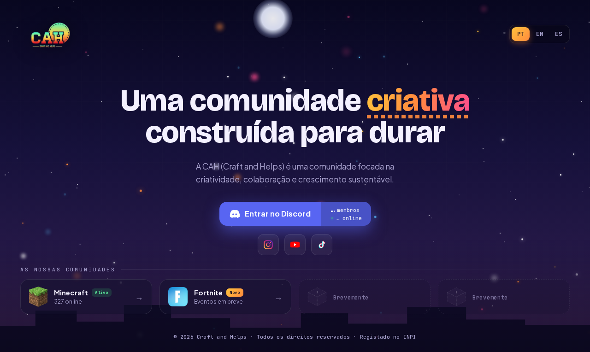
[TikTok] (321, 244)
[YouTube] (295, 244)
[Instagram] (268, 244)
